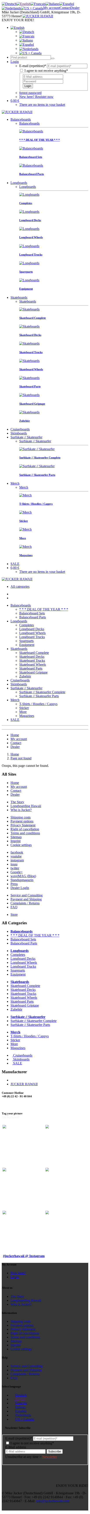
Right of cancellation (24, 829)
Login (27, 86)
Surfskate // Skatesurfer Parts (39, 696)
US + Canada (24, 1419)
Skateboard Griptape (33, 672)
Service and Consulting (26, 895)
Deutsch (21, 1395)
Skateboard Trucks (32, 660)
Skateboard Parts (30, 668)
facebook (16, 852)
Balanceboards (20, 119)
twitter (14, 868)
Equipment (26, 645)
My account (51, 8)
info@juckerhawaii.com (52, 1501)
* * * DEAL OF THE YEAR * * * (43, 609)
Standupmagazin (21, 880)
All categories (19, 586)
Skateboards (18, 297)
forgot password (30, 93)
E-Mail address (15, 1447)
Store (14, 914)
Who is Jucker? (21, 810)
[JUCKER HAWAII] (37, 16)
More (23, 712)
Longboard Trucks (32, 637)
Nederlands (23, 1415)
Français (21, 1403)
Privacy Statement (22, 825)
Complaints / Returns (25, 903)
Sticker (24, 708)
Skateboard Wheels (32, 664)
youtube (16, 856)
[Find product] (52, 58)
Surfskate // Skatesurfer (26, 437)
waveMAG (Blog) (23, 876)
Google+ (16, 872)
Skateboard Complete (34, 653)
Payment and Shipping (26, 899)
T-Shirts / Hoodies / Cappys (38, 704)
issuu (13, 864)
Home (14, 735)
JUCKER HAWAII (24, 1084)
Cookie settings (21, 845)
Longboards (18, 183)
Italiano (20, 1407)
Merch (14, 483)
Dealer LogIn (19, 888)
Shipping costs (20, 817)
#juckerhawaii (10, 1117)
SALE (14, 564)
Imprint (15, 841)
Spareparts (26, 641)
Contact (65, 8)
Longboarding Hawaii (25, 806)
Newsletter (49, 1457)
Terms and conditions (25, 833)
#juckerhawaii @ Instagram (24, 1256)
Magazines (26, 716)
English (20, 1399)
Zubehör (25, 676)
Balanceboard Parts (32, 617)
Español (20, 1411)
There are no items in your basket (42, 104)
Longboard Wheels (32, 633)
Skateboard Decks (31, 656)
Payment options (21, 821)
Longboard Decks (31, 629)
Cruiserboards (20, 429)
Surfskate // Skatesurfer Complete (42, 692)
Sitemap (16, 837)
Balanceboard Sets (32, 613)
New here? (18, 1273)
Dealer (75, 8)
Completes (26, 625)
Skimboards (18, 433)
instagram (17, 860)
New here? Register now (36, 97)
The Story (17, 802)
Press (14, 884)
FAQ (13, 907)
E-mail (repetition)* (32, 66)
